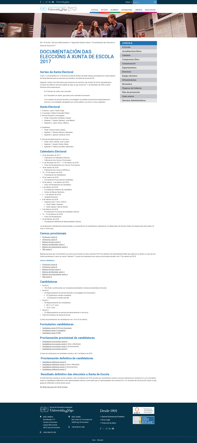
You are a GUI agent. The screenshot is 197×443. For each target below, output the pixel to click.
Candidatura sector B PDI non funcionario (57, 328)
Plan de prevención (131, 92)
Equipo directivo (129, 76)
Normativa (127, 84)
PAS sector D (47, 249)
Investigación (150, 10)
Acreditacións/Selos (131, 51)
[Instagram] (47, 2)
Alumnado (115, 10)
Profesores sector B (49, 240)
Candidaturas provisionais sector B (54, 342)
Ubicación (100, 440)
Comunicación (129, 63)
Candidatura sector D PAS (51, 333)
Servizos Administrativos (134, 100)
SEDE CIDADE (76, 417)
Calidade (126, 55)
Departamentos (129, 67)
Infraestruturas (129, 80)
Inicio (94, 440)
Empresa (138, 10)
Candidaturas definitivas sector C (54, 367)
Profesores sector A (49, 237)
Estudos (104, 10)
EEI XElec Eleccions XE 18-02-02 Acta (53, 387)
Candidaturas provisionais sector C (54, 344)
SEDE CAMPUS (48, 417)
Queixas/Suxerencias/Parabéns (112, 417)
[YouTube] (53, 2)
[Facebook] (40, 2)
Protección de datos (108, 423)
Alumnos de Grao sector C (51, 242)
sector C (63, 364)
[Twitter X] (43, 2)
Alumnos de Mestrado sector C (53, 245)
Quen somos (128, 96)
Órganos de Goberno (132, 88)
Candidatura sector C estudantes (54, 331)
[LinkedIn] (50, 2)
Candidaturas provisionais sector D (54, 349)
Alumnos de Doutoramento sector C (55, 247)
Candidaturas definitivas (51, 364)
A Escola (94, 10)
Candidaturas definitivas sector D (54, 369)
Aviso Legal (105, 420)
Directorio (126, 72)
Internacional (127, 10)
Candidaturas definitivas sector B (54, 362)
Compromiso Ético (130, 59)
